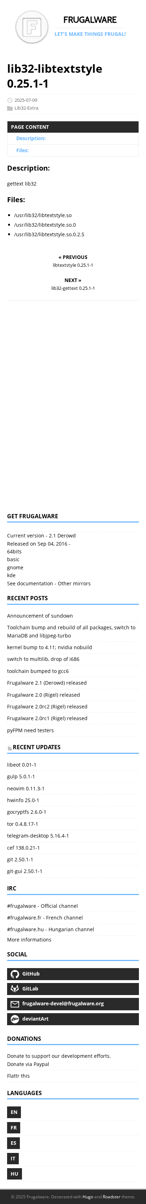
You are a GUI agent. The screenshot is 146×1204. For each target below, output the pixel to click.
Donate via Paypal (28, 1064)
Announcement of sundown (40, 615)
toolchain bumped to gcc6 (38, 671)
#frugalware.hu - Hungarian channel (50, 929)
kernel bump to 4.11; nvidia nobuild (49, 647)
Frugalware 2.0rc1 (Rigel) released (47, 718)
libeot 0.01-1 (21, 764)
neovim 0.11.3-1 (26, 788)
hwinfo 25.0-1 (23, 800)
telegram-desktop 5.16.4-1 (38, 835)
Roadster (111, 1197)
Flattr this (18, 1075)
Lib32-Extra (26, 108)
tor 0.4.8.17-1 (22, 824)
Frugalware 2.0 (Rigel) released (43, 694)
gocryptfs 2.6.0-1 (26, 811)
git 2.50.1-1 (20, 859)
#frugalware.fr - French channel (45, 917)
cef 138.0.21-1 (23, 847)
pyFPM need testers (30, 730)
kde (11, 575)
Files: (22, 150)
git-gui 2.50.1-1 (25, 871)
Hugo (88, 1197)
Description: (31, 138)
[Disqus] (73, 406)
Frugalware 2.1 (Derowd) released (47, 682)
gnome (15, 567)
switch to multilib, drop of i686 (43, 659)
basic (13, 559)
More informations (29, 939)
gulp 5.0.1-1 (21, 776)
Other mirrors (74, 583)
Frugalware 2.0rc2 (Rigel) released (47, 706)
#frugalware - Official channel (42, 905)
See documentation (30, 583)
